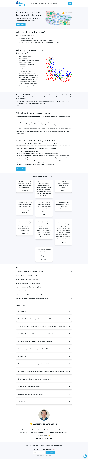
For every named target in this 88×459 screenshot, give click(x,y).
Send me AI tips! (50, 452)
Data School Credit (49, 445)
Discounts (42, 445)
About (32, 3)
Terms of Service (40, 455)
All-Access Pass (53, 3)
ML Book (47, 3)
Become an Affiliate (58, 445)
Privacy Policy (48, 455)
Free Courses (41, 3)
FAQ (36, 3)
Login (70, 3)
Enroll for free (20, 24)
